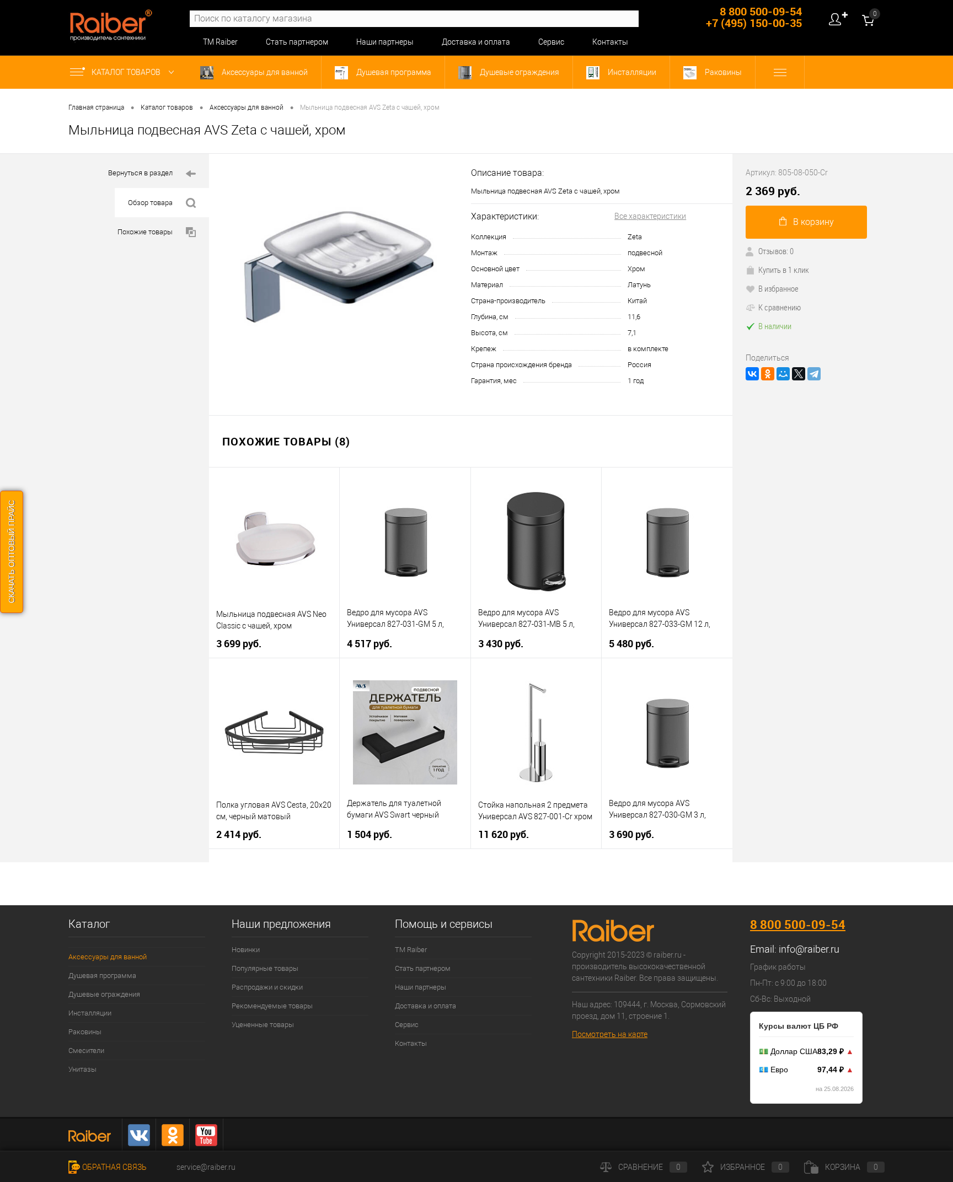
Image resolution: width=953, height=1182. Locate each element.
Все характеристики (650, 216)
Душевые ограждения (518, 72)
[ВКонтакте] (752, 373)
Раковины (722, 72)
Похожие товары (145, 232)
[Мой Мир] (783, 373)
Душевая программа (393, 72)
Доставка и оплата (476, 41)
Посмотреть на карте (609, 1034)
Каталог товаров (127, 72)
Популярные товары (265, 968)
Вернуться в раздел (140, 173)
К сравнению (779, 307)
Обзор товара (150, 202)
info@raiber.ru (809, 949)
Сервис (551, 41)
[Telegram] (814, 373)
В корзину (813, 222)
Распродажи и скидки (267, 987)
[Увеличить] (340, 273)
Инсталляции (631, 72)
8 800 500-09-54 (797, 924)
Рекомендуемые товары (272, 1006)
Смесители (86, 1050)
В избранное (778, 288)
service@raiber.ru (205, 1167)
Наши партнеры (385, 41)
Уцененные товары (263, 1024)
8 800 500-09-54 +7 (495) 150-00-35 (754, 17)
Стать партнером (297, 41)
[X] (798, 373)
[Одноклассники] (767, 373)
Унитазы (82, 1069)
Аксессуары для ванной (264, 72)
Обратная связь (114, 1167)
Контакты (610, 41)
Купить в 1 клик (783, 269)
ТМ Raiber (220, 41)
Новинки (246, 949)
